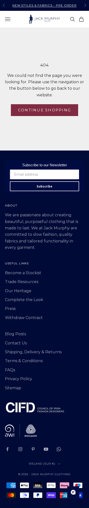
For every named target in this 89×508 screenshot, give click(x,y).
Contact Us (16, 343)
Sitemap (13, 388)
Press (10, 308)
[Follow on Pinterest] (33, 449)
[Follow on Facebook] (7, 449)
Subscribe (44, 186)
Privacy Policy (18, 378)
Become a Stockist (23, 273)
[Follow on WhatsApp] (58, 449)
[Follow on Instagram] (20, 449)
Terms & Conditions (24, 360)
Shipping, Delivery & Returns (33, 352)
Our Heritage (18, 290)
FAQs (10, 370)
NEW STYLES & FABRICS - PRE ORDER (44, 5)
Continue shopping (44, 110)
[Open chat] (73, 492)
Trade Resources (21, 281)
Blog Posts (15, 334)
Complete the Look (24, 299)
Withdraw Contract (24, 317)
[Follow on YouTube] (46, 449)
